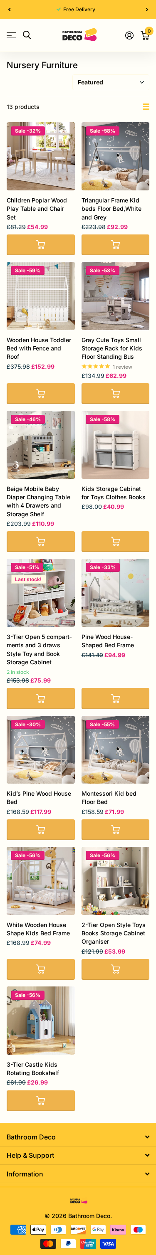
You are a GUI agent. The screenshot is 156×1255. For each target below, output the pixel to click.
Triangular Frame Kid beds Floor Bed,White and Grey (111, 209)
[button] (9, 9)
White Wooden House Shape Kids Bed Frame (38, 929)
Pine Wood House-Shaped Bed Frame (108, 640)
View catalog (11, 35)
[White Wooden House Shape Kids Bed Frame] (41, 881)
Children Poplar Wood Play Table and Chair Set (37, 209)
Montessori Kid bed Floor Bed (109, 797)
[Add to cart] (41, 244)
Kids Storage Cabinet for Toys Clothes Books (114, 493)
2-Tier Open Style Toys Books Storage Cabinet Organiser (114, 933)
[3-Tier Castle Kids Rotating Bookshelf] (41, 1020)
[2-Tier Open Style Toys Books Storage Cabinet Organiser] (116, 881)
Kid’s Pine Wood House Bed (39, 797)
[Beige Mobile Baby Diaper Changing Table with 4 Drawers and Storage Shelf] (41, 445)
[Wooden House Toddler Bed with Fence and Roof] (41, 296)
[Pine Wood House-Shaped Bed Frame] (116, 593)
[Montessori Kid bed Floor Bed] (116, 750)
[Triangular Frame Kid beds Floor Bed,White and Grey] (116, 156)
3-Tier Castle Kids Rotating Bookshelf (33, 1068)
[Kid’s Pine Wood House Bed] (41, 750)
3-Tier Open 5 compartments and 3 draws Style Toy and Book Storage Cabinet (39, 649)
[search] (27, 35)
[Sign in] (129, 35)
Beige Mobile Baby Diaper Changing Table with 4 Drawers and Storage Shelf (38, 501)
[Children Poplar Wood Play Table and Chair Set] (41, 156)
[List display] (146, 106)
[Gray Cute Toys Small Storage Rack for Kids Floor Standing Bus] (116, 296)
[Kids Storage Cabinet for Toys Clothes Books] (116, 445)
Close (78, 1137)
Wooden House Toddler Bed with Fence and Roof (39, 348)
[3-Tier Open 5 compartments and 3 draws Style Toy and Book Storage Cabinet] (41, 593)
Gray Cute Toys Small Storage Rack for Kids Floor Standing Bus (112, 348)
